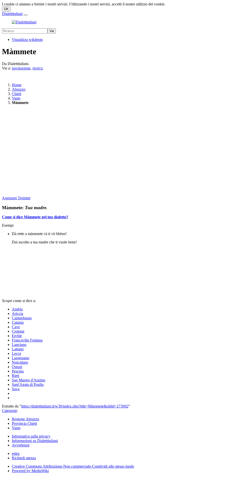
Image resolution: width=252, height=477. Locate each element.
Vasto (16, 98)
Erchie (17, 336)
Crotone (18, 331)
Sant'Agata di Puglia (28, 384)
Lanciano (19, 344)
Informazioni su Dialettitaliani (35, 441)
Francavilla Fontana (27, 340)
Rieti (15, 376)
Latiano (18, 349)
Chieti (16, 94)
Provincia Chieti (24, 423)
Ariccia (17, 313)
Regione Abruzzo (25, 419)
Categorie (9, 411)
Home (16, 85)
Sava (15, 389)
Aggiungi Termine (16, 198)
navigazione (21, 68)
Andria (17, 309)
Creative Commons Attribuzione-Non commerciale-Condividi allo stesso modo (73, 466)
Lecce (16, 353)
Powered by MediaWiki (30, 471)
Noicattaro (20, 362)
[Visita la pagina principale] (24, 22)
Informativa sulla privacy (31, 436)
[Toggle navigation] (26, 15)
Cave (16, 327)
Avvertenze (21, 445)
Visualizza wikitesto (27, 39)
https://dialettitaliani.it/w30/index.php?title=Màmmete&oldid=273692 (74, 406)
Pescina (18, 371)
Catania (18, 322)
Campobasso (22, 318)
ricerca (37, 68)
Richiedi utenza (24, 458)
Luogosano (20, 358)
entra (15, 453)
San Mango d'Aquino (28, 380)
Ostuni (17, 367)
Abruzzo (18, 89)
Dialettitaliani (12, 14)
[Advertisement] (126, 150)
